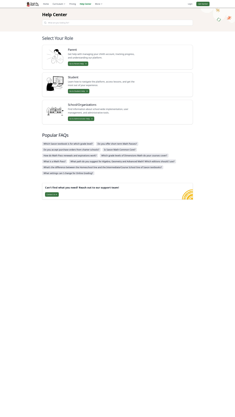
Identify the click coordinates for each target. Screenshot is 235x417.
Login (190, 4)
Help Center (85, 4)
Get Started (203, 4)
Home (46, 4)
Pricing (72, 4)
